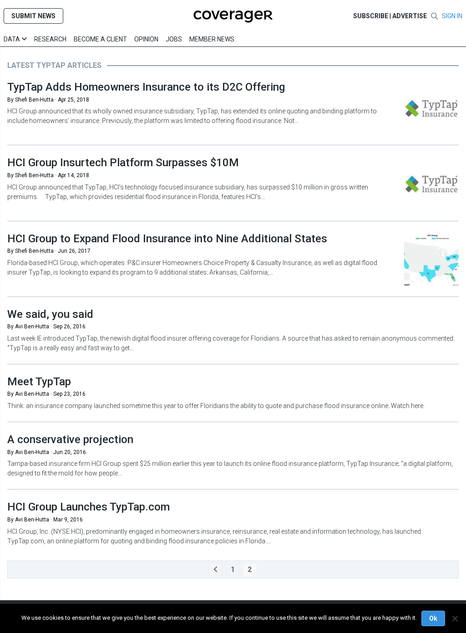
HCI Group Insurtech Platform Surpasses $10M (123, 162)
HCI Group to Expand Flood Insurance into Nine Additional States (167, 238)
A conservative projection (70, 439)
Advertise (409, 16)
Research (50, 39)
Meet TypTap (39, 381)
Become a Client (100, 39)
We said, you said (50, 314)
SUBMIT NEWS (33, 16)
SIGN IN (452, 16)
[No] (454, 618)
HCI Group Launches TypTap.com (88, 506)
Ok (433, 618)
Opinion (146, 39)
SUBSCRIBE (370, 16)
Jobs (174, 39)
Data (12, 39)
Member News (211, 39)
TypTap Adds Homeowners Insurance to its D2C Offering (146, 87)
